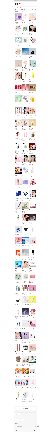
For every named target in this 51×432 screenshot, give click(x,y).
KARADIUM (16, 339)
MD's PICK (20, 9)
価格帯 (19, 11)
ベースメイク (32, 9)
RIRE (22, 138)
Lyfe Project (16, 67)
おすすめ (17, 9)
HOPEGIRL (16, 209)
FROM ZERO (30, 221)
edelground (23, 209)
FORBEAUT (30, 256)
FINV (15, 79)
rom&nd (30, 268)
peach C (23, 162)
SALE (15, 7)
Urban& (30, 398)
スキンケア (23, 9)
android (19, 415)
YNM (22, 126)
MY (34, 431)
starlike (30, 138)
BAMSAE (23, 20)
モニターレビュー (22, 7)
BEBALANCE (16, 20)
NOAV (22, 280)
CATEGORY (16, 431)
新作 (15, 9)
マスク (29, 9)
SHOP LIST (21, 431)
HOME (25, 431)
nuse (29, 67)
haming (15, 351)
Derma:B (16, 221)
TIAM (29, 79)
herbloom (30, 162)
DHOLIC (25, 0)
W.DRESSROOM (23, 339)
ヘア (35, 9)
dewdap (16, 256)
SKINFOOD (23, 351)
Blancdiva (30, 280)
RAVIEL (30, 150)
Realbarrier (30, 20)
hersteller (16, 126)
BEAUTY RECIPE (23, 256)
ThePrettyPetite (16, 138)
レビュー (18, 7)
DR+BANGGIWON (31, 339)
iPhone (16, 415)
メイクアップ (26, 9)
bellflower (30, 126)
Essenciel (23, 79)
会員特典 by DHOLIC (25, 408)
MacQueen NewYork (24, 67)
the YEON (23, 398)
